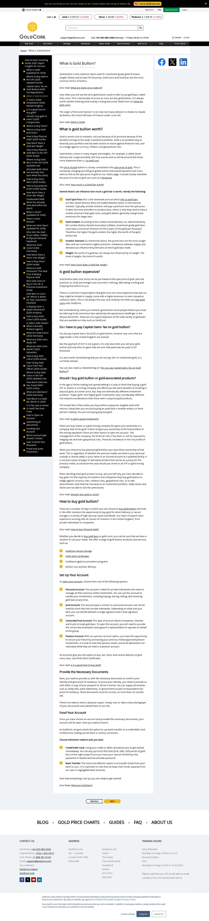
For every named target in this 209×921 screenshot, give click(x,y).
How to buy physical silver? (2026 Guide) (36, 187)
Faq (138, 822)
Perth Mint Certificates (77, 556)
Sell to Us (142, 44)
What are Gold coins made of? (86, 87)
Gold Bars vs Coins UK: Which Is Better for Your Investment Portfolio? (36, 298)
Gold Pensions (123, 44)
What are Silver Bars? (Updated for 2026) (37, 227)
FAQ (159, 10)
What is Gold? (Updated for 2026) (36, 71)
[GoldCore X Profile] (27, 879)
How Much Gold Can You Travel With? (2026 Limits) (36, 385)
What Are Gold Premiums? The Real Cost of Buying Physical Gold (36, 273)
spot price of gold (123, 167)
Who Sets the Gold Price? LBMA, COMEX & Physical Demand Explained (36, 237)
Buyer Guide (104, 44)
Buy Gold (29, 44)
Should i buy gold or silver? (85, 494)
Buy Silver (47, 44)
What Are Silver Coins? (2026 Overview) (34, 247)
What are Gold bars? (81, 785)
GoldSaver (85, 44)
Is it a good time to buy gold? (35, 111)
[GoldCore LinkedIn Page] (39, 879)
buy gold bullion (127, 508)
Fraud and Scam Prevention (34, 450)
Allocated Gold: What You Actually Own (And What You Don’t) (37, 172)
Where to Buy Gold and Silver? (36, 131)
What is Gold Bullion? (37, 96)
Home (23, 50)
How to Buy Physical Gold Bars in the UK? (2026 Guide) (36, 152)
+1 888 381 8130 (42, 857)
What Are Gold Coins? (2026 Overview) (37, 334)
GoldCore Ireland (28, 869)
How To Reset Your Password (35, 443)
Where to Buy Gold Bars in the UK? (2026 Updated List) (37, 162)
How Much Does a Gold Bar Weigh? (35, 145)
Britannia (107, 177)
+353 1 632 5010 (44, 853)
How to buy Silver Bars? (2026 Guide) (35, 180)
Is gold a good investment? (85, 418)
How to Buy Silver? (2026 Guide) (35, 263)
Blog (161, 44)
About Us (149, 10)
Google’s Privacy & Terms (125, 899)
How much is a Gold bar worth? (87, 184)
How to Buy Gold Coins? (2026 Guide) (36, 357)
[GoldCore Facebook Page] (22, 879)
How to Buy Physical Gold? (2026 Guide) (36, 138)
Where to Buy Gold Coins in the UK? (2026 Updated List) (36, 375)
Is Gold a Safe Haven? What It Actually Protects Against (37, 326)
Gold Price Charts (78, 822)
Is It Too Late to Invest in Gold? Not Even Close (37, 408)
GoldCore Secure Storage (79, 550)
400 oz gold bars (129, 199)
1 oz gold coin (91, 160)
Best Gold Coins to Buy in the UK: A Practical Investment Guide (36, 285)
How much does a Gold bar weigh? (89, 264)
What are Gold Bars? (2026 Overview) (36, 393)
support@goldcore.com (72, 37)
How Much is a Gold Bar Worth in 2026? (36, 400)
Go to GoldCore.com (149, 3)
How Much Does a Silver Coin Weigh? (35, 256)
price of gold (70, 167)
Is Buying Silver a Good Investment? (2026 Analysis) (35, 309)
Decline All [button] (158, 914)
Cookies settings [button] (128, 914)
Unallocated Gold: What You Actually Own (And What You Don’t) (36, 204)
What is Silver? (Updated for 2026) (36, 213)
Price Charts (180, 44)
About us (161, 822)
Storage (66, 44)
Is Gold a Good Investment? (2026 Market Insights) (35, 102)
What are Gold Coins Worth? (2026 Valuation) (36, 349)
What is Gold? (78, 122)
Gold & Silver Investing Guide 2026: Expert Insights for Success (36, 63)
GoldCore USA (27, 873)
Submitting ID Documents (33, 423)
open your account (72, 581)
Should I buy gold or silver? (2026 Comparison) (36, 119)
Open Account (171, 10)
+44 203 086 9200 (105, 37)
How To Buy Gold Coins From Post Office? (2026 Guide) (36, 365)
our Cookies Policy (100, 899)
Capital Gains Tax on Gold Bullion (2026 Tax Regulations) (36, 89)
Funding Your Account (33, 430)
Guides (116, 822)
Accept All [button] (143, 914)
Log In (184, 10)
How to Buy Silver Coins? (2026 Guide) (36, 318)
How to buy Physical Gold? (85, 529)
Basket (182, 37)
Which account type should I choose (36, 437)
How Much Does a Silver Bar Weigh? (35, 194)
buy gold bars (91, 536)
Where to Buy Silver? (36, 125)
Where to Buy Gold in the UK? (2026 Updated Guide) (37, 79)
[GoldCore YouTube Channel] (33, 879)
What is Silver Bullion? (33, 220)
